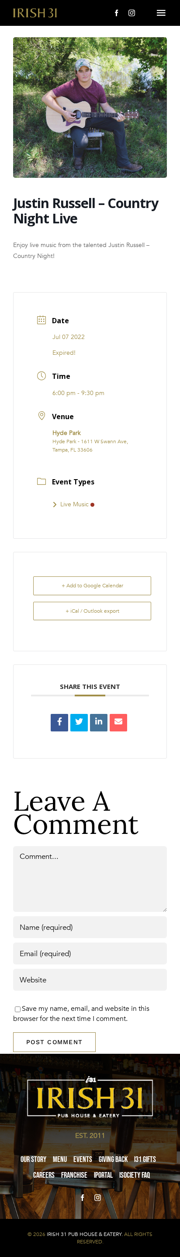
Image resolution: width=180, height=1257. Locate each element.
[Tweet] (79, 722)
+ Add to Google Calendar (92, 585)
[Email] (118, 722)
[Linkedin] (98, 722)
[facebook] (116, 13)
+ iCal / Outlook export (92, 610)
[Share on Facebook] (59, 722)
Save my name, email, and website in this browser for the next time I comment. (81, 1013)
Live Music (74, 504)
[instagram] (131, 13)
